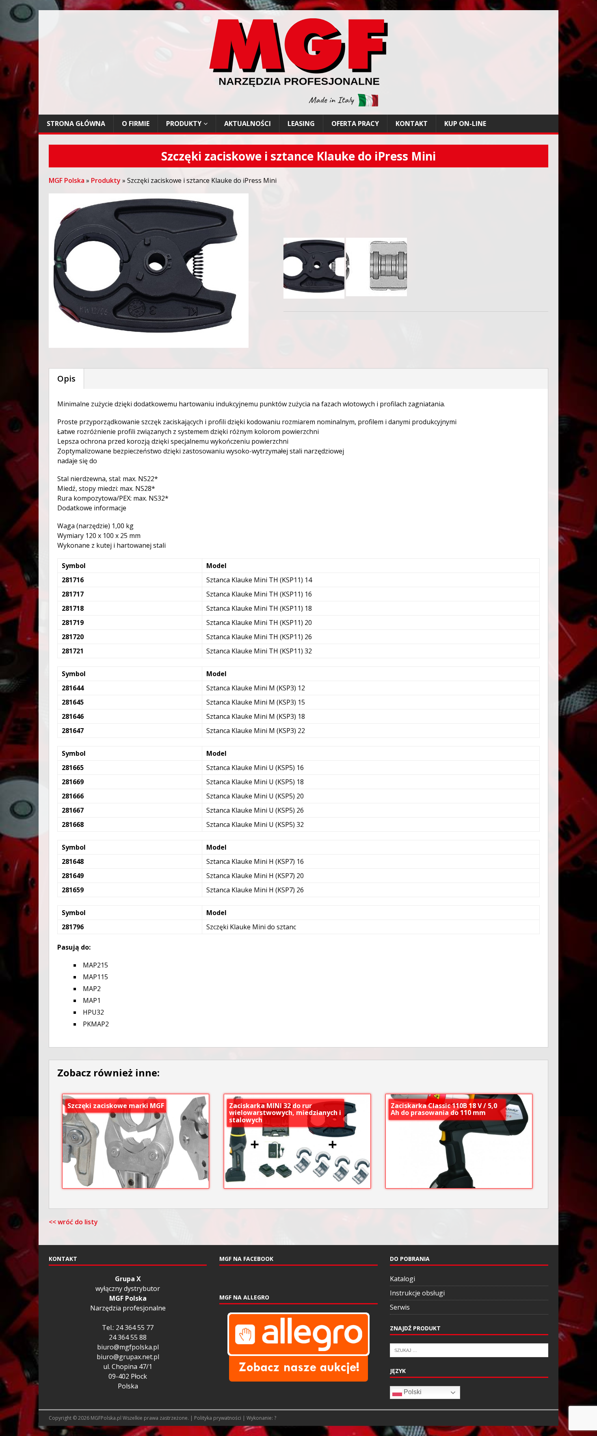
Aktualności (247, 123)
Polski (412, 1391)
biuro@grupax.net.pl (128, 1356)
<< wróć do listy (73, 1221)
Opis (66, 378)
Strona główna (76, 123)
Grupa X (128, 1278)
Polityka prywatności (217, 1417)
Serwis (400, 1307)
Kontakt (412, 123)
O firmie (135, 123)
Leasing (301, 123)
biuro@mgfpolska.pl (128, 1347)
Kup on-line (465, 123)
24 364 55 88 (128, 1337)
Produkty (183, 123)
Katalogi (402, 1278)
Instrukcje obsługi (417, 1292)
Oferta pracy (355, 123)
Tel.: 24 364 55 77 (128, 1327)
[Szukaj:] (469, 1349)
